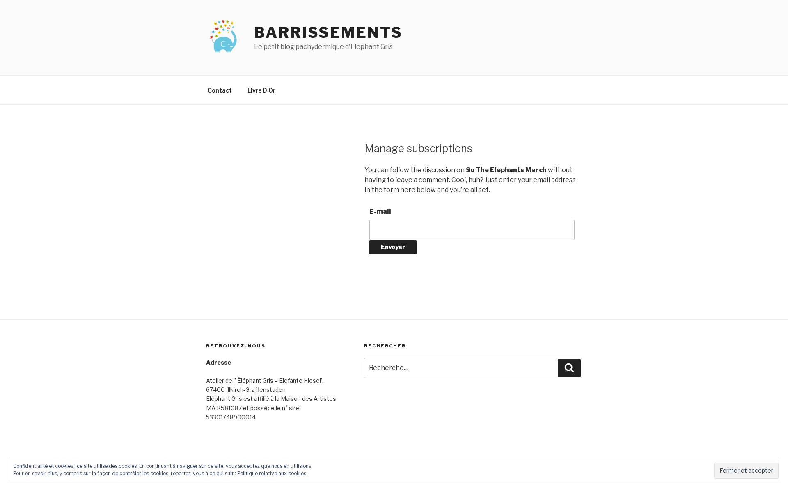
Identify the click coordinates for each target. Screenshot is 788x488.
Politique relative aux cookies (271, 473)
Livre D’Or (261, 90)
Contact (220, 90)
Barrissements (328, 32)
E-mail (380, 211)
